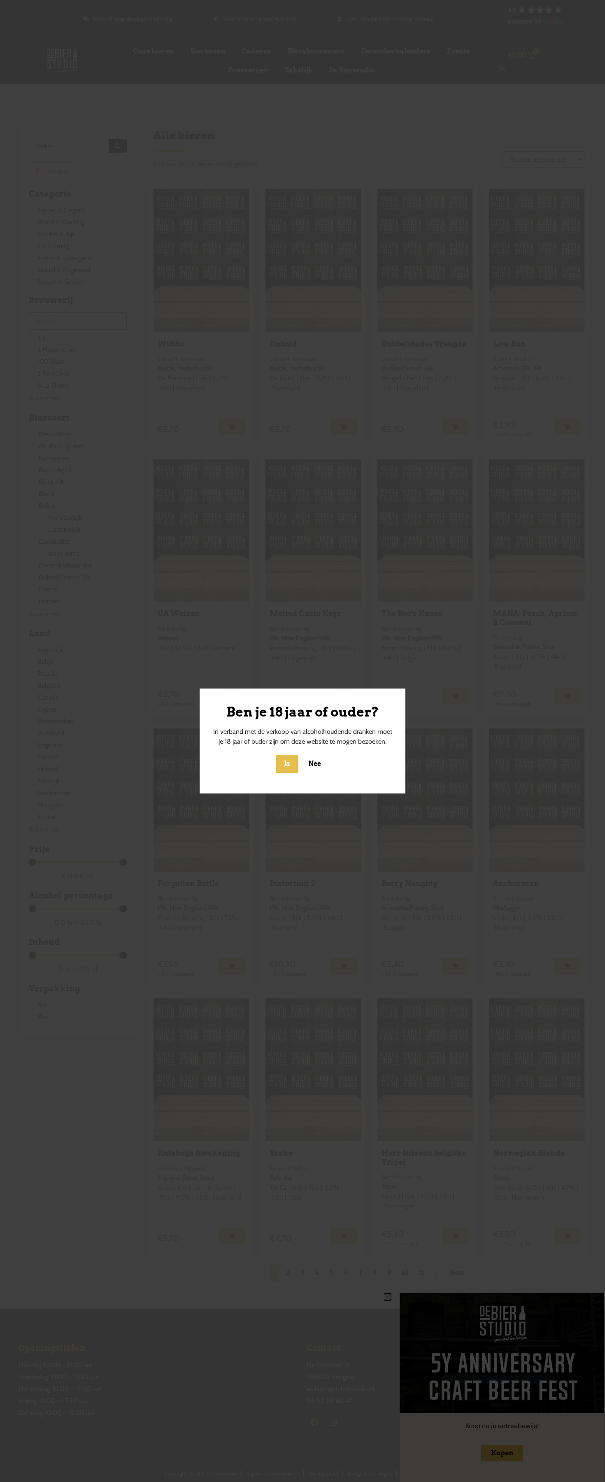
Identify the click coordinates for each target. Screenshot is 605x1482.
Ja (287, 764)
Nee (314, 764)
